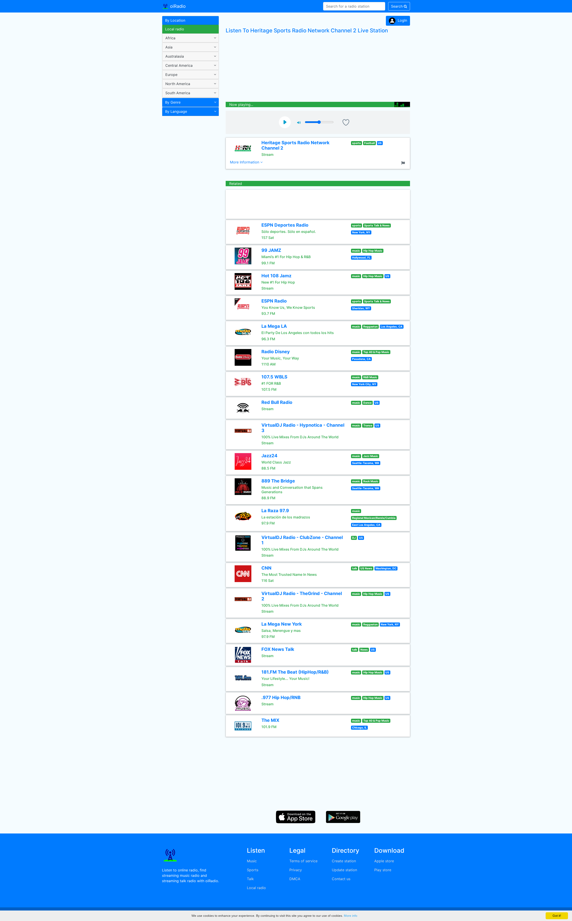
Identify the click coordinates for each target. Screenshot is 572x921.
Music (252, 861)
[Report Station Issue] (404, 162)
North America (177, 83)
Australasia (174, 56)
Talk (250, 879)
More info (350, 915)
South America (177, 93)
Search (397, 6)
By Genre (173, 102)
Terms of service (303, 861)
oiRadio (177, 6)
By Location (175, 20)
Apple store (384, 861)
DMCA (294, 879)
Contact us (341, 879)
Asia (168, 47)
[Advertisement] (189, 188)
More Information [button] (245, 162)
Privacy (295, 870)
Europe (171, 74)
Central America (179, 65)
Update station (344, 870)
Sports (252, 870)
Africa (170, 38)
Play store (382, 870)
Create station (344, 861)
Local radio (174, 29)
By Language (176, 111)
